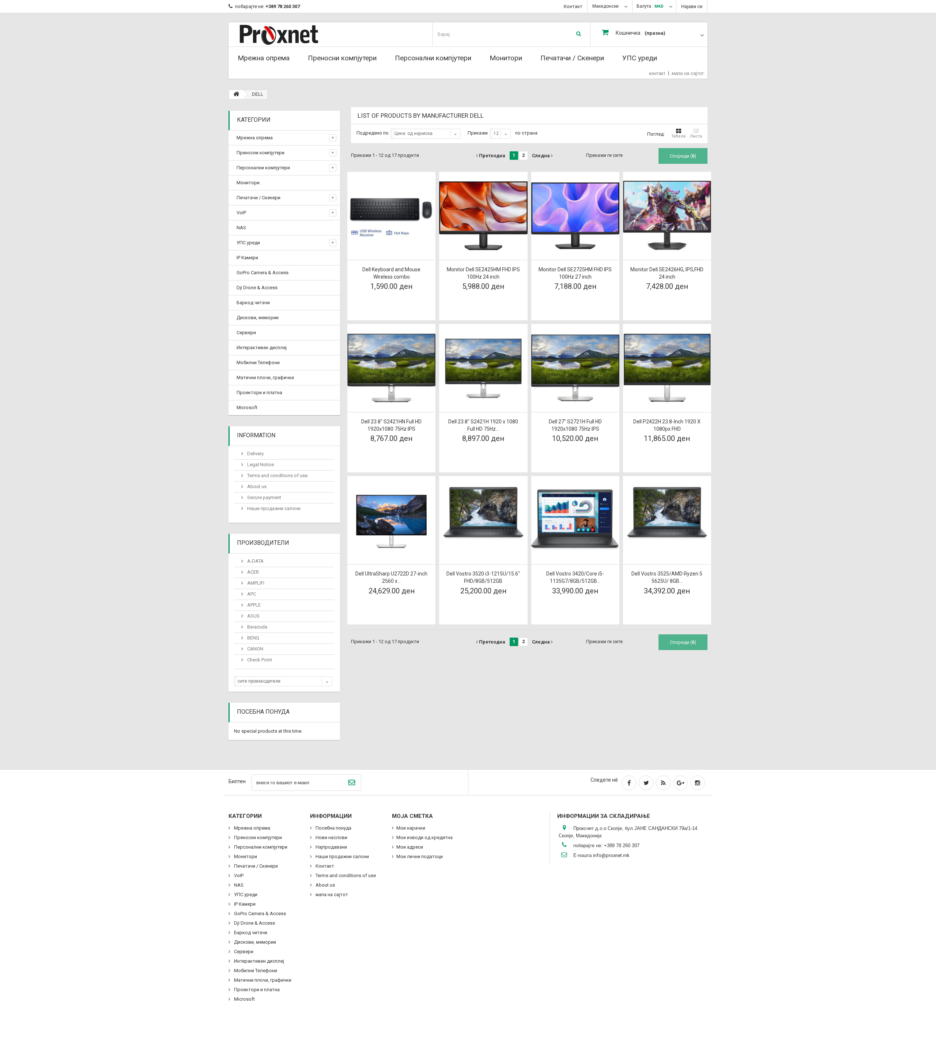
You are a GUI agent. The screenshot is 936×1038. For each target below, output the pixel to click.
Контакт (573, 6)
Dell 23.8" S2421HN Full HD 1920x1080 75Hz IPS (391, 425)
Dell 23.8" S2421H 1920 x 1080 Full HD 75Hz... (483, 425)
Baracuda (256, 627)
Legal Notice (260, 464)
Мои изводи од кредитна (424, 837)
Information (256, 435)
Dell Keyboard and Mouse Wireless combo (391, 273)
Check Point (259, 660)
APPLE (253, 605)
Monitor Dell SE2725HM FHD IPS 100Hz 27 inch (575, 273)
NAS (241, 227)
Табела (678, 136)
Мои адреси (409, 847)
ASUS (253, 616)
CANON (254, 649)
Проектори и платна (259, 392)
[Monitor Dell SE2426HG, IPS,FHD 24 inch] (667, 216)
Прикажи (478, 133)
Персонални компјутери (433, 58)
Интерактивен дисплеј (262, 347)
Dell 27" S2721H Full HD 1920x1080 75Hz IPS (575, 425)
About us (256, 486)
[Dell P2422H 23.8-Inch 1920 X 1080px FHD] (667, 368)
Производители (263, 542)
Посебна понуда (263, 711)
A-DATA (255, 561)
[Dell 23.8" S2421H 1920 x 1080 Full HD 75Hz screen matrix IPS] (483, 368)
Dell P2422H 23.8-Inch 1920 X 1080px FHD (667, 425)
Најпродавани (330, 847)
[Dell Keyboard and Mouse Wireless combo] (391, 216)
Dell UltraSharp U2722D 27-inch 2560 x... (391, 577)
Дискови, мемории (258, 317)
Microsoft (247, 407)
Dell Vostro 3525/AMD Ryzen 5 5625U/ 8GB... (666, 577)
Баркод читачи (253, 302)
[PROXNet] (293, 34)
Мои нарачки (410, 828)
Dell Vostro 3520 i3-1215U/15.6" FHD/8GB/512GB (483, 577)
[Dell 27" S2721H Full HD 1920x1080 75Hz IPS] (575, 368)
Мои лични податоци (419, 856)
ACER (252, 572)
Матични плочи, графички (265, 377)
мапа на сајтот (688, 73)
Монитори (506, 58)
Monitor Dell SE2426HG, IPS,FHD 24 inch (666, 273)
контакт (657, 73)
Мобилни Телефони (258, 362)
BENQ (252, 638)
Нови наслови (330, 837)
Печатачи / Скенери (572, 58)
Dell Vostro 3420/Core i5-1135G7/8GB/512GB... (575, 577)
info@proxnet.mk (611, 855)
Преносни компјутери (342, 58)
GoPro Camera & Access (262, 272)
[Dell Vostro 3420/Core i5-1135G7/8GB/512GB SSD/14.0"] (575, 520)
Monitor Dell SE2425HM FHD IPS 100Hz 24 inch (483, 273)
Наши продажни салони (273, 508)
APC (251, 594)
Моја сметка (412, 816)
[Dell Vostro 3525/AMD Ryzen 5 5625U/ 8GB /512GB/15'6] (667, 520)
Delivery (255, 453)
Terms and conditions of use (276, 475)
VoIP (241, 212)
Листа (696, 136)
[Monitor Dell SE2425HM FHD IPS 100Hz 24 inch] (483, 216)
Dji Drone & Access (257, 287)
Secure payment (263, 497)
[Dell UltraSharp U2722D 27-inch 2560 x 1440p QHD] (391, 520)
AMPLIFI (255, 583)
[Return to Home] (236, 94)
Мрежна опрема (264, 58)
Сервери (246, 332)
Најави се (691, 6)
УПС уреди (639, 58)
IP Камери (247, 257)
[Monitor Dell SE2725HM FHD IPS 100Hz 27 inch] (575, 216)
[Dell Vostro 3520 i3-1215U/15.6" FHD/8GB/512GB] (483, 520)
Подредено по (372, 133)
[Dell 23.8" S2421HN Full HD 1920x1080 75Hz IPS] (391, 368)
